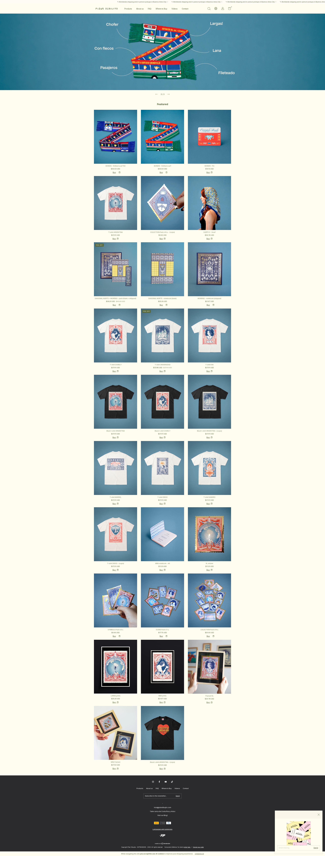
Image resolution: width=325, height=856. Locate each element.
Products (128, 9)
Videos (174, 9)
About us (140, 9)
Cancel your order (198, 847)
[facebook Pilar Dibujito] (159, 782)
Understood (199, 854)
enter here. (187, 847)
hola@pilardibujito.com (162, 807)
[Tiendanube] (162, 844)
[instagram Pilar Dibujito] (153, 782)
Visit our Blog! (162, 815)
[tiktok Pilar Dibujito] (172, 782)
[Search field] (209, 9)
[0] (228, 9)
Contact (185, 9)
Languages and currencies (162, 829)
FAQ (149, 9)
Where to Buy (161, 9)
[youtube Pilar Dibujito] (166, 782)
